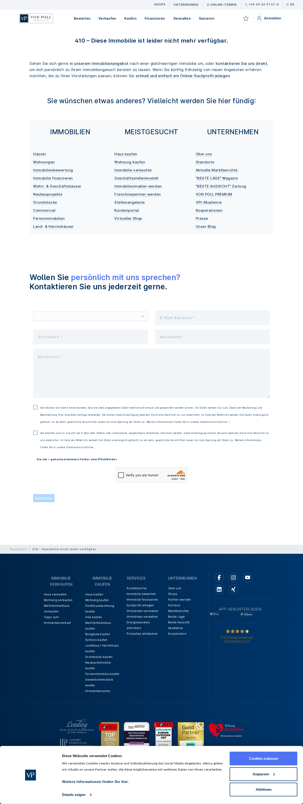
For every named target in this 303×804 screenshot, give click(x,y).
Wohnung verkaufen (58, 600)
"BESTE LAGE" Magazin (217, 178)
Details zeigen (73, 795)
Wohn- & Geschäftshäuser (57, 186)
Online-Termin (224, 4)
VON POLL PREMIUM (214, 194)
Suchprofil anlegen (140, 605)
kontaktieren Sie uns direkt (241, 63)
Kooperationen (209, 210)
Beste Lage (176, 616)
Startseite (18, 549)
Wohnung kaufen (129, 162)
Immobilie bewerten (141, 594)
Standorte (205, 162)
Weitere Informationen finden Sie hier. (95, 782)
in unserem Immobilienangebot (99, 63)
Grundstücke (45, 202)
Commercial (44, 210)
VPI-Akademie (209, 202)
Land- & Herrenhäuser (53, 226)
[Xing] (233, 589)
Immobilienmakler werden (138, 186)
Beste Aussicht (179, 622)
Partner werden (179, 599)
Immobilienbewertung (53, 170)
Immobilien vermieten (142, 611)
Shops (172, 594)
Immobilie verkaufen (133, 170)
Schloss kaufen (96, 640)
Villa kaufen (93, 617)
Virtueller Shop (128, 218)
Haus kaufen (125, 154)
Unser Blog (206, 226)
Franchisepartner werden (137, 194)
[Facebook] (219, 577)
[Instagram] (233, 577)
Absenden (44, 498)
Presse (202, 218)
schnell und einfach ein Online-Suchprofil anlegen (183, 75)
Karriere (174, 605)
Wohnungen (44, 162)
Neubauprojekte (47, 194)
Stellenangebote (129, 202)
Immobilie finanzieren (53, 178)
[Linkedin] (219, 589)
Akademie (175, 628)
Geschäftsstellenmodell (136, 178)
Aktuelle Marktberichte (217, 170)
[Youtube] (247, 577)
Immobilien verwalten (142, 616)
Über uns (204, 154)
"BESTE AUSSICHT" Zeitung (221, 186)
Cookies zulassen (263, 758)
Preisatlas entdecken (142, 633)
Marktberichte (178, 611)
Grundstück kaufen (98, 657)
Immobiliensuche (97, 691)
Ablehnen (264, 789)
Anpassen (261, 774)
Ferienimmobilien (49, 218)
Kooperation (177, 633)
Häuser (39, 154)
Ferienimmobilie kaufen (102, 674)
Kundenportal (126, 210)
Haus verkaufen (55, 594)
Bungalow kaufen (97, 634)
